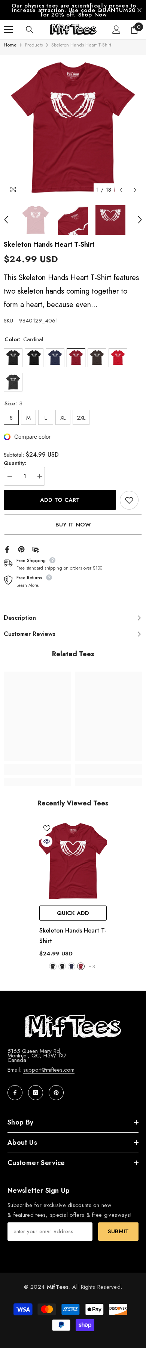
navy (71, 966)
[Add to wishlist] (129, 500)
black (62, 966)
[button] (121, 189)
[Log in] (116, 29)
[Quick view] (46, 841)
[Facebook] (7, 548)
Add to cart (60, 500)
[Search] (29, 29)
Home (10, 45)
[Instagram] (35, 1092)
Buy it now (73, 524)
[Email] (35, 548)
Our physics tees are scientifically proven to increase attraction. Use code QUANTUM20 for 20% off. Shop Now (74, 10)
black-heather (53, 966)
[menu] (8, 29)
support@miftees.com (48, 1070)
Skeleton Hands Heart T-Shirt (73, 935)
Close (139, 10)
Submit (118, 1231)
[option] (73, 10)
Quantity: (15, 463)
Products (34, 45)
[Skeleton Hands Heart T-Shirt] (73, 861)
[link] (37, 769)
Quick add (73, 913)
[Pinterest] (21, 548)
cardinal (81, 966)
